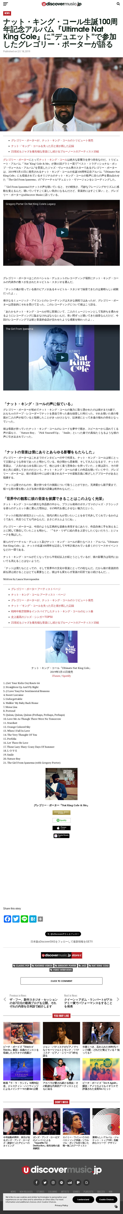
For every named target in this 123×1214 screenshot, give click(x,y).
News (13, 1191)
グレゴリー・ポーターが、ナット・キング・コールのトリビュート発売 (52, 140)
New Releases (26, 1191)
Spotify (66, 676)
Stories (40, 1191)
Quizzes (101, 1191)
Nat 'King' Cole (100, 965)
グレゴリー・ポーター (16, 159)
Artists (65, 1191)
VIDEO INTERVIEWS (62, 969)
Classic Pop (22, 965)
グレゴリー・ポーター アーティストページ (36, 589)
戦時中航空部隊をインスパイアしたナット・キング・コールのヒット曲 (52, 611)
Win (110, 1191)
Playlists (88, 1191)
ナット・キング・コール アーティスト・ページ (38, 594)
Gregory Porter (67, 965)
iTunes (56, 676)
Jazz (84, 965)
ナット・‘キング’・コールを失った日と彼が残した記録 (42, 146)
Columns (52, 1191)
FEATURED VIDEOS (43, 965)
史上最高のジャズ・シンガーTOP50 (32, 617)
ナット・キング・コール (53, 159)
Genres (76, 1191)
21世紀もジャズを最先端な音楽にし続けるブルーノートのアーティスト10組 (55, 151)
